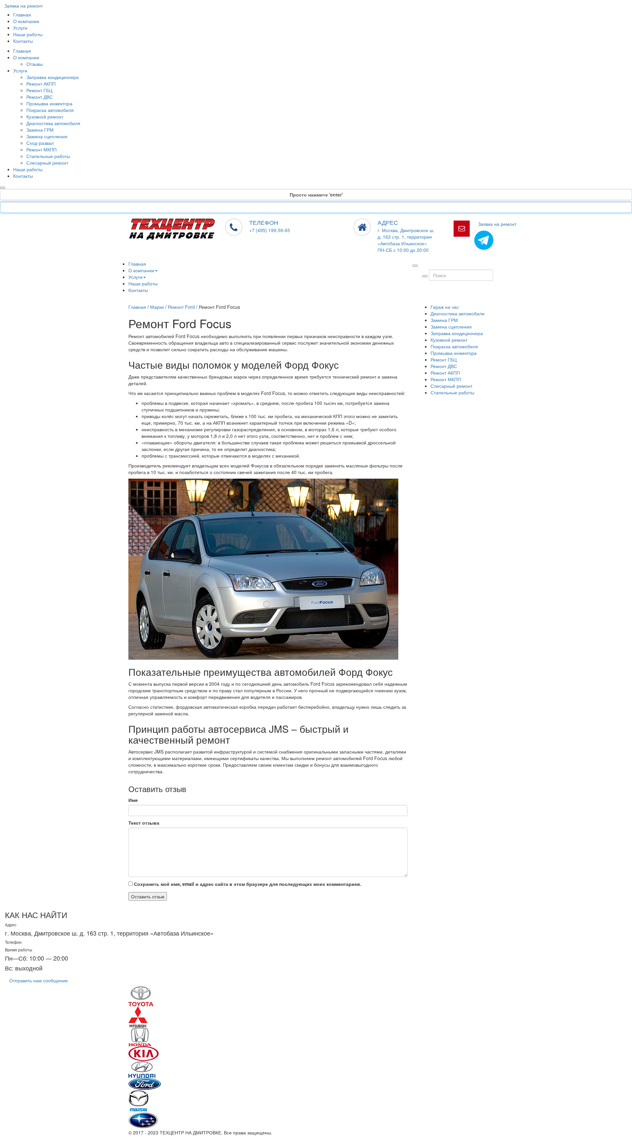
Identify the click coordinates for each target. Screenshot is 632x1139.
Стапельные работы (48, 156)
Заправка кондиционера (52, 77)
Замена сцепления (46, 136)
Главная (22, 14)
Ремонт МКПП (41, 149)
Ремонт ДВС (39, 96)
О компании (26, 21)
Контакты (23, 41)
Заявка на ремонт (23, 5)
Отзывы (34, 64)
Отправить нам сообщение (38, 980)
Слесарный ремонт (47, 162)
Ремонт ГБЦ (39, 90)
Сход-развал (40, 143)
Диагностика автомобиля (53, 123)
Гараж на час (445, 307)
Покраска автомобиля (50, 110)
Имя (133, 800)
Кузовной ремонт (44, 116)
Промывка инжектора (49, 103)
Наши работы (27, 34)
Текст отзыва (143, 822)
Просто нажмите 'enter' (316, 194)
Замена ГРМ (40, 129)
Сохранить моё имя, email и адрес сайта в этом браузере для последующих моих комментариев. (247, 884)
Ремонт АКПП (41, 83)
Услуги (20, 27)
